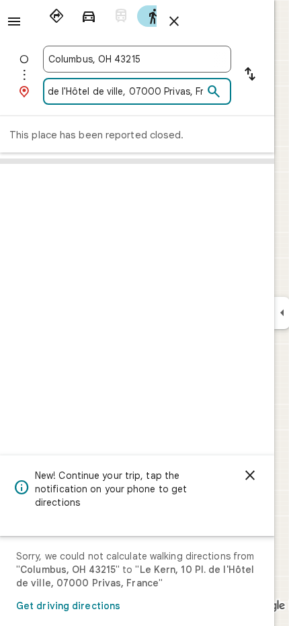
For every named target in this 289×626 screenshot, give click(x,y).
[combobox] (137, 59)
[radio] (56, 16)
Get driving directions (68, 606)
